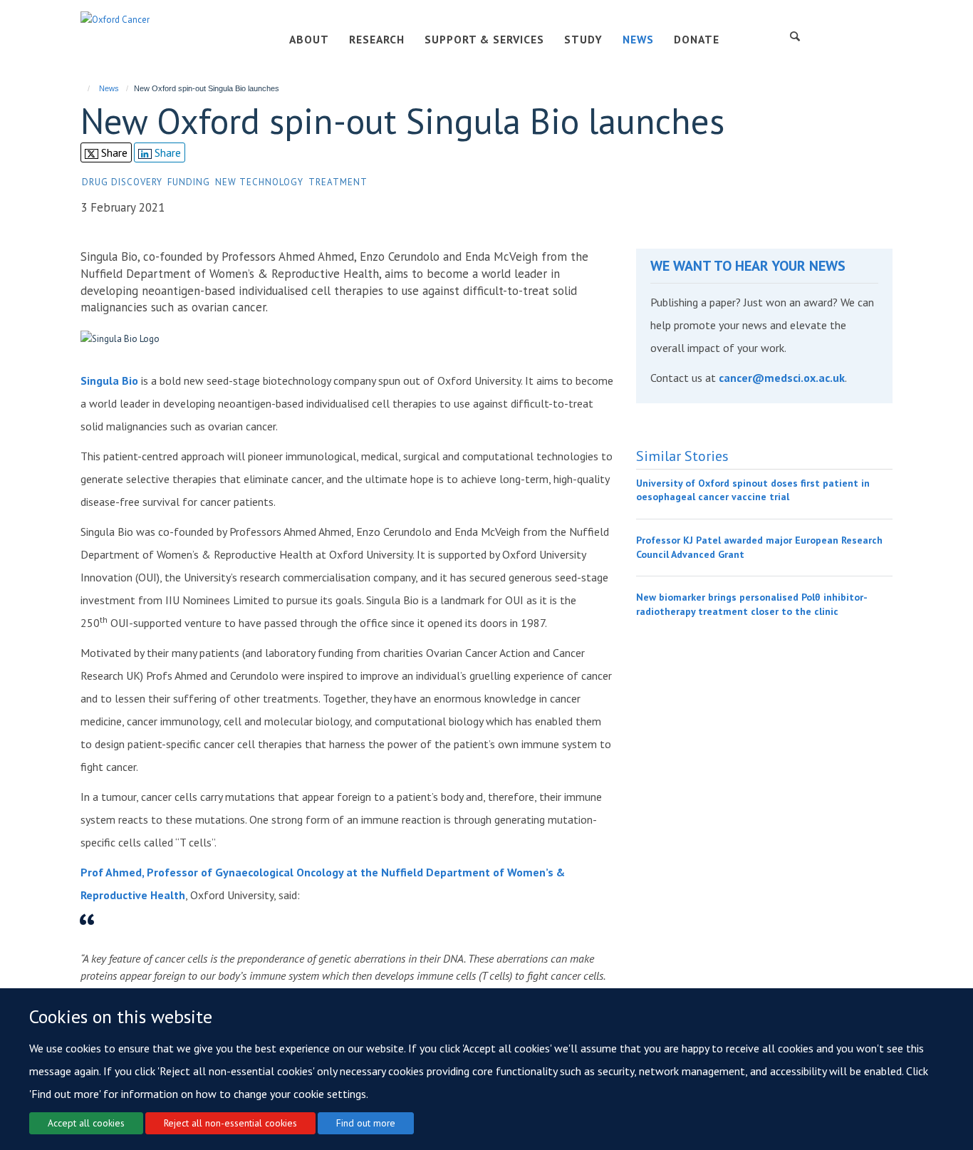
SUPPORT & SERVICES (484, 39)
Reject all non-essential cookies (230, 1123)
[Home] (82, 88)
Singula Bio (109, 380)
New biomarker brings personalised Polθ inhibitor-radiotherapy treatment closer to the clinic (752, 604)
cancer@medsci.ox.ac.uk (782, 378)
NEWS (638, 39)
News (109, 88)
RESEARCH (377, 39)
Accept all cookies (86, 1123)
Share (113, 152)
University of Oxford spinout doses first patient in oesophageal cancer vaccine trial (753, 490)
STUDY (583, 39)
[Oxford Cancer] (115, 19)
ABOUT (309, 39)
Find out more (365, 1123)
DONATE (696, 39)
